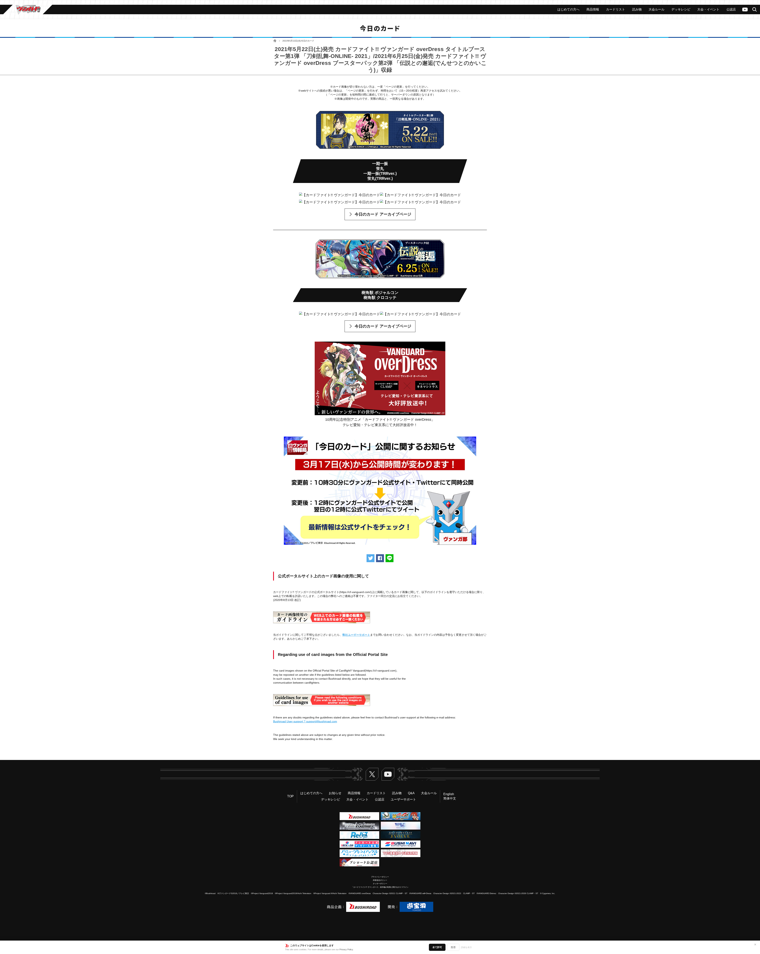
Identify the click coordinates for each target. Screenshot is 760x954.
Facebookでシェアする (380, 558)
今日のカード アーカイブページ (383, 214)
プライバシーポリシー (380, 877)
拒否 (453, 947)
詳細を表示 (466, 947)
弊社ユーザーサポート (356, 634)
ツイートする (370, 558)
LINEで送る (389, 558)
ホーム (274, 41)
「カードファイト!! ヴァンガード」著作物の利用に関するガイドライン (380, 887)
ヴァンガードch (745, 9)
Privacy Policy (346, 949)
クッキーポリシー (380, 884)
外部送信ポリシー (380, 880)
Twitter (372, 774)
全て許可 (437, 947)
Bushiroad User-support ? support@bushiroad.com (305, 721)
